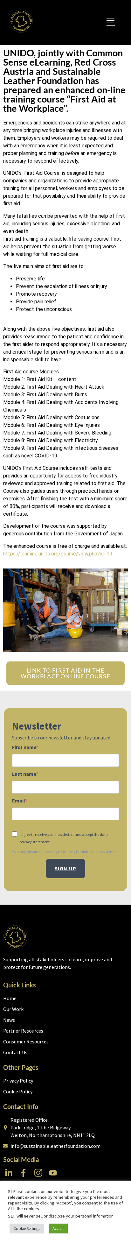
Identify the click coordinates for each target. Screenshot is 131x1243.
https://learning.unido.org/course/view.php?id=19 (57, 554)
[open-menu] (110, 22)
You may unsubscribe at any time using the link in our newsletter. (64, 852)
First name (24, 747)
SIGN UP (65, 868)
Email (18, 800)
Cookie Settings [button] (26, 1228)
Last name (24, 773)
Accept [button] (58, 1228)
